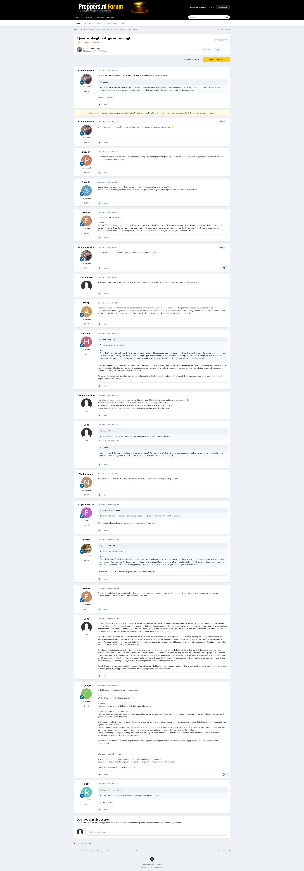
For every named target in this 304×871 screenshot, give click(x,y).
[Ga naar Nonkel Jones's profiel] (86, 482)
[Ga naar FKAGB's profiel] (86, 220)
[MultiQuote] (99, 104)
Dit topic (218, 17)
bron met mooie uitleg (129, 690)
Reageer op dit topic (216, 60)
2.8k (87, 495)
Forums (78, 23)
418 (87, 525)
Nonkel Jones (86, 474)
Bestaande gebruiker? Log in (201, 7)
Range (86, 784)
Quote (106, 104)
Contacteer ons (148, 865)
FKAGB (86, 212)
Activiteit (89, 17)
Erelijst (123, 23)
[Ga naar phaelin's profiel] (86, 160)
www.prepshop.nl (207, 113)
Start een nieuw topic (191, 60)
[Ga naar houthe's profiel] (86, 341)
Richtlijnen (89, 23)
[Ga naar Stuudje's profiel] (86, 190)
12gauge (86, 685)
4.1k (87, 91)
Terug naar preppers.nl (105, 17)
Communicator (94, 48)
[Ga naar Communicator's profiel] (79, 49)
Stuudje (86, 182)
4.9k (87, 706)
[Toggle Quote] (101, 82)
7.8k (87, 203)
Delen (207, 50)
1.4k (87, 233)
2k (87, 354)
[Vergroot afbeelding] (172, 127)
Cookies (159, 865)
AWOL (86, 303)
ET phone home (86, 504)
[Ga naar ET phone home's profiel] (86, 512)
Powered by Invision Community (152, 867)
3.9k (87, 172)
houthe (86, 333)
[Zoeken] (227, 17)
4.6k (87, 560)
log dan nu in (143, 823)
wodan (86, 539)
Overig (79, 17)
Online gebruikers (110, 23)
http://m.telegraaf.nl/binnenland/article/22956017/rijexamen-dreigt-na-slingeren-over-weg (133, 75)
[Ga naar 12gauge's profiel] (86, 693)
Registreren (223, 7)
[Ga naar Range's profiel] (86, 792)
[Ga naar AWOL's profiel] (86, 311)
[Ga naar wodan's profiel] (86, 548)
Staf (98, 23)
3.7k (87, 324)
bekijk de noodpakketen (124, 113)
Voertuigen (103, 51)
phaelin (86, 152)
